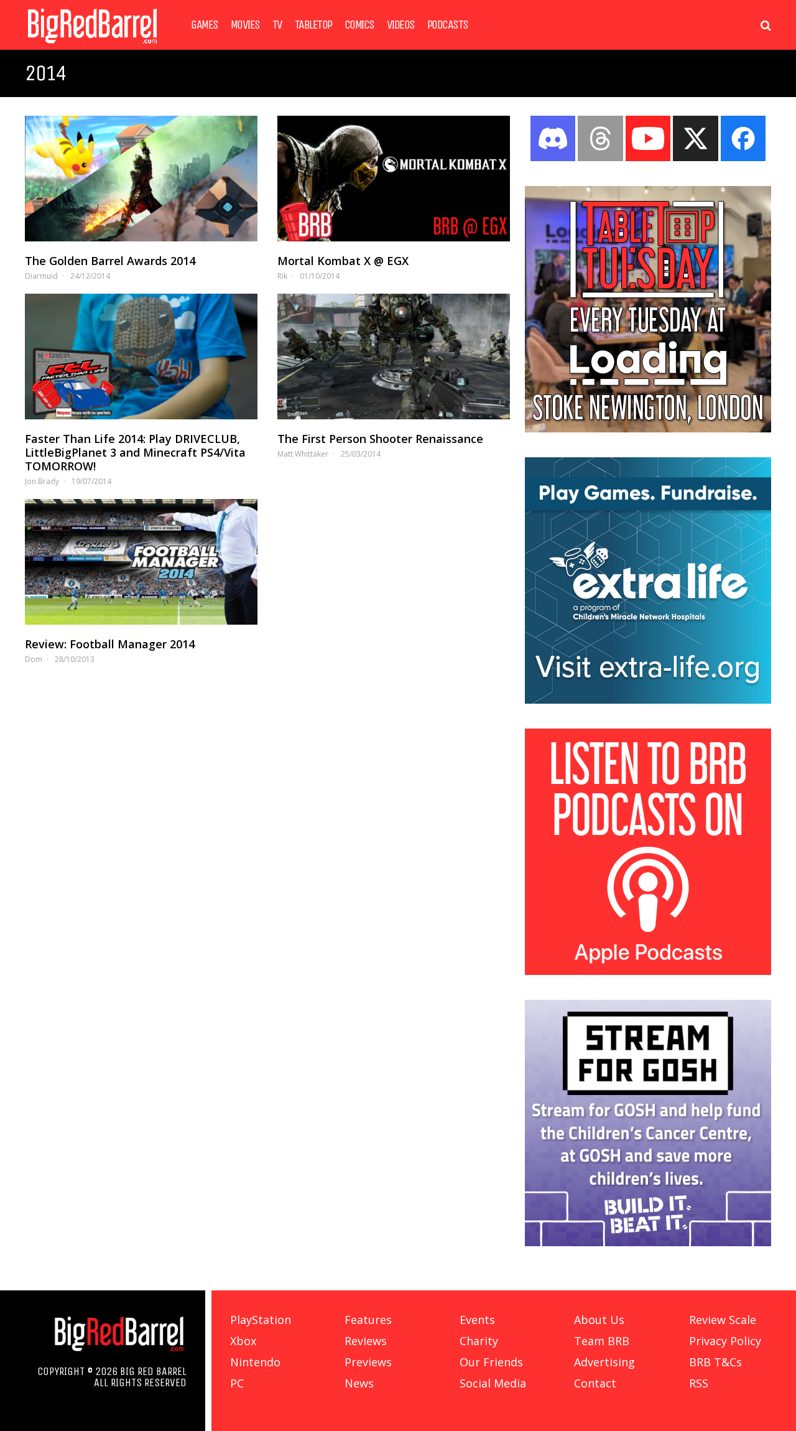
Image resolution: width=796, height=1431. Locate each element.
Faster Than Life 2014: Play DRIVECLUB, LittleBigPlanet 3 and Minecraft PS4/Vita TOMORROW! (135, 452)
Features (368, 1319)
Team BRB (601, 1340)
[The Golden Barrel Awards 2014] (141, 178)
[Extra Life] (648, 700)
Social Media (493, 1383)
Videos (401, 25)
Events (477, 1319)
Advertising (604, 1361)
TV (277, 25)
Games (204, 25)
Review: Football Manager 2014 (110, 643)
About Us (599, 1319)
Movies (245, 25)
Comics (359, 25)
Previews (368, 1361)
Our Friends (491, 1361)
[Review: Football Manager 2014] (141, 562)
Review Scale (722, 1319)
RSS (698, 1383)
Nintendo (255, 1361)
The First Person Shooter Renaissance (380, 438)
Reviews (366, 1340)
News (359, 1383)
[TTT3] (648, 429)
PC (237, 1383)
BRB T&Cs (715, 1361)
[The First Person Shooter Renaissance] (393, 356)
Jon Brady (42, 481)
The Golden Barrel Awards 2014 (110, 260)
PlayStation (260, 1319)
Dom (33, 659)
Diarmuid (41, 276)
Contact (595, 1383)
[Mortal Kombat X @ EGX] (393, 178)
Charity (479, 1340)
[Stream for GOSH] (648, 1242)
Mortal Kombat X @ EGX (343, 260)
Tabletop (313, 25)
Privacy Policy (725, 1340)
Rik (282, 276)
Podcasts (447, 25)
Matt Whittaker (302, 454)
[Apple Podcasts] (648, 971)
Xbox (243, 1340)
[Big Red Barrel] (92, 46)
